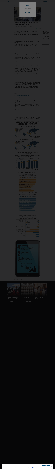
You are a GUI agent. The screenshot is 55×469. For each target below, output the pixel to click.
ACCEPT (46, 465)
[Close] (51, 466)
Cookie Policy (33, 467)
